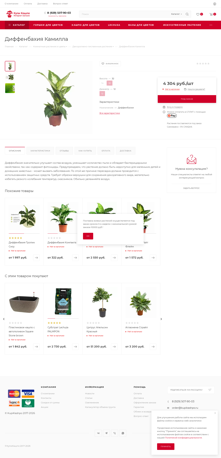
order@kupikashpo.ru (185, 407)
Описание (15, 151)
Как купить (85, 151)
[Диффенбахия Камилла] (56, 97)
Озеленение (92, 402)
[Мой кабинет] (214, 4)
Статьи (88, 398)
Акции (44, 407)
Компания (48, 387)
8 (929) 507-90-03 (59, 12)
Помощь (140, 387)
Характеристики (40, 151)
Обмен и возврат (143, 411)
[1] (197, 64)
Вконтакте (98, 433)
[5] (208, 64)
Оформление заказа (145, 402)
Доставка (125, 151)
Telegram (106, 433)
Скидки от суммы (50, 402)
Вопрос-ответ (141, 416)
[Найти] (187, 14)
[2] (200, 64)
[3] (202, 64)
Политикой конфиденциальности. (183, 437)
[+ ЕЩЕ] (211, 25)
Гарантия (139, 407)
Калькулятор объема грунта (100, 407)
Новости (89, 393)
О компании (48, 393)
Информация (94, 387)
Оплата (106, 151)
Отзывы (64, 151)
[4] (205, 64)
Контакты (46, 398)
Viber (114, 433)
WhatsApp (122, 433)
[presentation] (4, 319)
